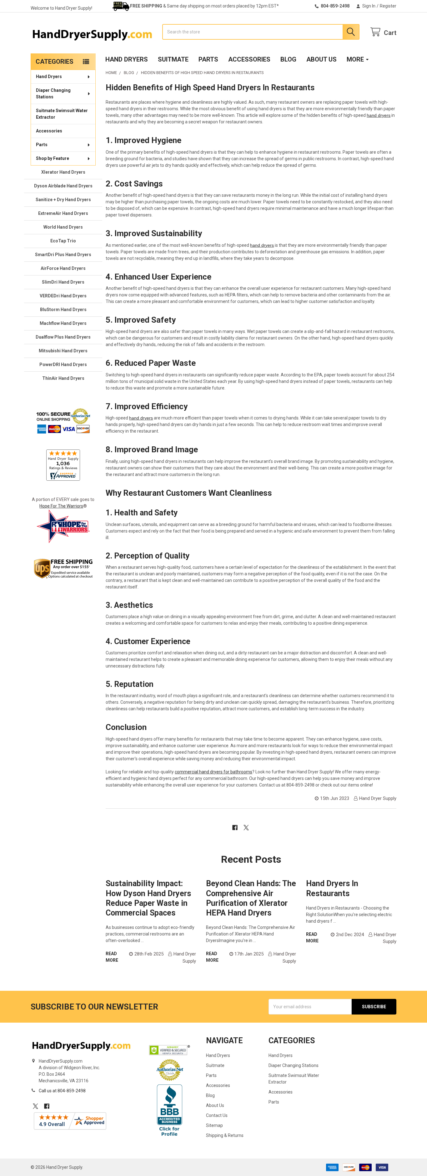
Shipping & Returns (225, 1135)
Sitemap (214, 1125)
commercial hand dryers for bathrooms (213, 771)
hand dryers (378, 115)
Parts (208, 59)
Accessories (249, 59)
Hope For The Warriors (61, 506)
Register (388, 5)
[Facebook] (235, 827)
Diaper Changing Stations (53, 93)
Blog (288, 59)
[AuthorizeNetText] (170, 1069)
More (355, 59)
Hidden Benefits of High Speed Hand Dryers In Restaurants (210, 87)
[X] (246, 827)
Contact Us (217, 1115)
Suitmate (173, 59)
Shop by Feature (52, 158)
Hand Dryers (126, 59)
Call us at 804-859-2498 (62, 1090)
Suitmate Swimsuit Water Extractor (62, 114)
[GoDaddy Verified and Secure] (169, 1049)
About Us (321, 59)
